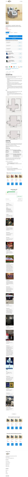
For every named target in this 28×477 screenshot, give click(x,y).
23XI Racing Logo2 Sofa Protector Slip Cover (8, 179)
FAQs (6, 471)
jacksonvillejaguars (8, 69)
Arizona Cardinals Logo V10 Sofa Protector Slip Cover (12, 179)
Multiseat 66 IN (15, 32)
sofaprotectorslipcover (14, 68)
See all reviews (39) (14, 190)
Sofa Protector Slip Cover (16, 173)
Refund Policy (7, 466)
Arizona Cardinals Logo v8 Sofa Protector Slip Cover (16, 179)
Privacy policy (7, 461)
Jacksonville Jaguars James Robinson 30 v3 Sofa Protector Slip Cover (12, 423)
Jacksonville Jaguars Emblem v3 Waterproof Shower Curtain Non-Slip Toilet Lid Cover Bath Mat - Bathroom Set (12, 61)
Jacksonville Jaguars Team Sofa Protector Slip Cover (21, 423)
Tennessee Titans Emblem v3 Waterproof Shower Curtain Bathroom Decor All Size (12, 57)
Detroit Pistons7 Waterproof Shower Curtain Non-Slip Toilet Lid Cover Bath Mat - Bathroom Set (11, 53)
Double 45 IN (11, 32)
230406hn (10, 68)
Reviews (7, 473)
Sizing (6, 472)
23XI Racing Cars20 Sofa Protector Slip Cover (21, 179)
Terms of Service (8, 462)
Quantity (7, 34)
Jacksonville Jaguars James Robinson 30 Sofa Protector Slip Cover (8, 423)
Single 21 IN (8, 31)
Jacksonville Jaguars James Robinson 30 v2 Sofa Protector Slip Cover (16, 423)
